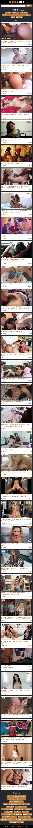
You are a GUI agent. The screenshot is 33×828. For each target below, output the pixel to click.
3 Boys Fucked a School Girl (12, 804)
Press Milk (25, 812)
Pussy (19, 15)
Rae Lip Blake (9, 812)
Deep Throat (23, 12)
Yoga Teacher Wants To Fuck (23, 819)
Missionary (15, 12)
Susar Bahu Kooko (7, 809)
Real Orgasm (26, 15)
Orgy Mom (28, 809)
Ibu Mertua (17, 812)
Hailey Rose (10, 806)
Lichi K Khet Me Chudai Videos (16, 799)
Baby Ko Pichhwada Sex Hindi (16, 796)
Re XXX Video (27, 814)
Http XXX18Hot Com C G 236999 (12, 814)
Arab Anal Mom (18, 809)
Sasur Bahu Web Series (16, 822)
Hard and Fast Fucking (9, 15)
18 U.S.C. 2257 (23, 826)
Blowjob (8, 12)
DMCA (16, 826)
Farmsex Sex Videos (7, 819)
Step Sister (26, 804)
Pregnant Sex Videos (24, 817)
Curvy (13, 17)
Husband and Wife (20, 806)
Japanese (19, 17)
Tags (11, 826)
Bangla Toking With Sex (9, 817)
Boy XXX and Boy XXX (16, 801)
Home (6, 826)
